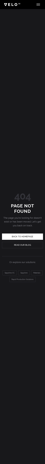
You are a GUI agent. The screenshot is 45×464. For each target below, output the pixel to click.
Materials (36, 273)
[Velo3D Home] (12, 4)
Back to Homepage (22, 236)
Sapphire (24, 273)
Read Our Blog (22, 245)
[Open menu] (38, 5)
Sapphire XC (10, 273)
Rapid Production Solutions (23, 279)
